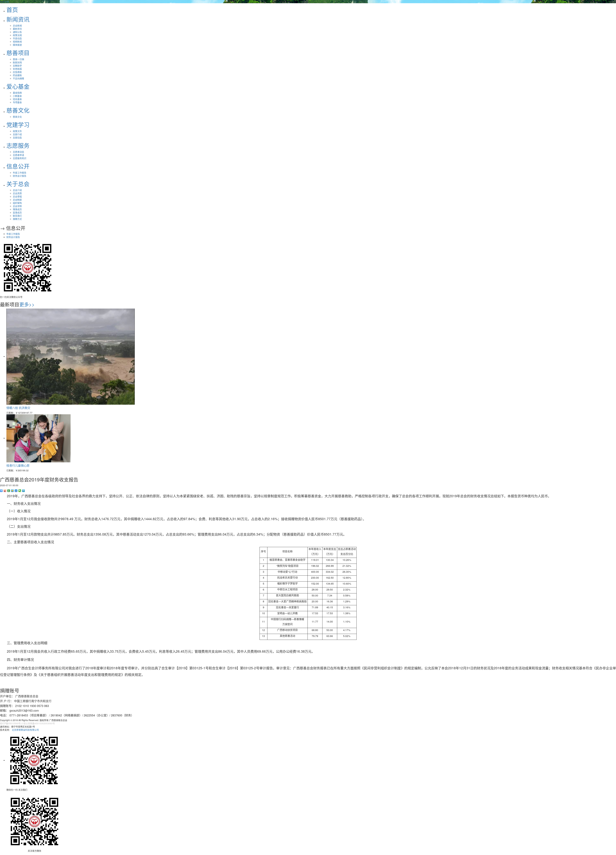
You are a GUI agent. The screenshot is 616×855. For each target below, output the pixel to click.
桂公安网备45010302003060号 (39, 723)
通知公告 (17, 31)
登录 (2, 1)
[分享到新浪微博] (5, 490)
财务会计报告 (19, 175)
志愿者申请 (18, 155)
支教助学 (17, 65)
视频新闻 (17, 41)
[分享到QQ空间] (12, 490)
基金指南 (17, 92)
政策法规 (17, 35)
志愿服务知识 (19, 158)
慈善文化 (17, 116)
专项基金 (17, 102)
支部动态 (17, 137)
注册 (6, 1)
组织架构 (17, 202)
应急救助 (17, 72)
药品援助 (17, 75)
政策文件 (17, 131)
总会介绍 (17, 190)
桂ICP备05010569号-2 (11, 723)
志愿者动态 (18, 151)
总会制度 (17, 199)
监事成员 (17, 212)
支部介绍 (17, 134)
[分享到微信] (19, 490)
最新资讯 (17, 28)
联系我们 (17, 215)
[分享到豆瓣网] (8, 490)
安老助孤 (17, 68)
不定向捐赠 (18, 78)
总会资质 (17, 193)
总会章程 (17, 196)
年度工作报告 (19, 172)
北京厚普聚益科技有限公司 (25, 729)
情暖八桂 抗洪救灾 (18, 408)
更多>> (27, 304)
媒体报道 (17, 44)
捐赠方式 (17, 218)
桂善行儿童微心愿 (18, 465)
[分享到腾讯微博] (23, 490)
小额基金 (17, 95)
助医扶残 (17, 62)
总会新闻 (17, 25)
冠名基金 (17, 99)
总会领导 (17, 206)
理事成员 (17, 209)
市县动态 (17, 38)
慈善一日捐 (18, 59)
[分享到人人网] (16, 490)
